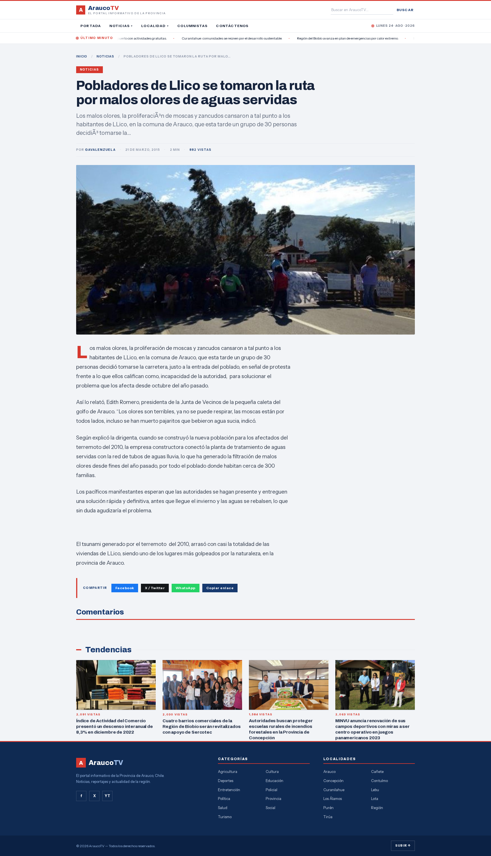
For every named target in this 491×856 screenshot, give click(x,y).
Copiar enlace (220, 588)
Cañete (377, 771)
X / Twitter (155, 588)
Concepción (333, 780)
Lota (374, 798)
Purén (328, 807)
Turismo (225, 816)
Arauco (329, 771)
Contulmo (379, 780)
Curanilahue (333, 789)
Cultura (272, 771)
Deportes (225, 780)
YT (107, 795)
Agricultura (227, 771)
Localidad (155, 26)
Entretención (229, 789)
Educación (274, 780)
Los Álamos (332, 798)
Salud (222, 807)
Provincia (273, 798)
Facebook (124, 588)
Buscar (405, 10)
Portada (90, 26)
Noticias (121, 26)
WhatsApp (185, 588)
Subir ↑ (403, 845)
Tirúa (327, 816)
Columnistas (192, 26)
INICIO (81, 56)
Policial (271, 789)
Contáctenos (232, 26)
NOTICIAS (105, 56)
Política (224, 798)
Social (270, 807)
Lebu (375, 789)
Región (377, 807)
